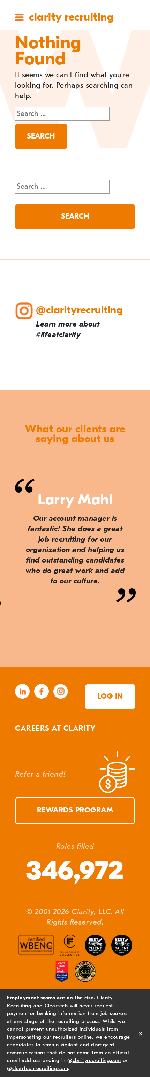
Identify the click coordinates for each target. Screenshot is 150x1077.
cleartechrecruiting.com (40, 1068)
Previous (14, 654)
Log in (110, 696)
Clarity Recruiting (71, 16)
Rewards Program (75, 810)
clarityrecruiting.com (97, 1060)
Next (135, 654)
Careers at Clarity (55, 728)
